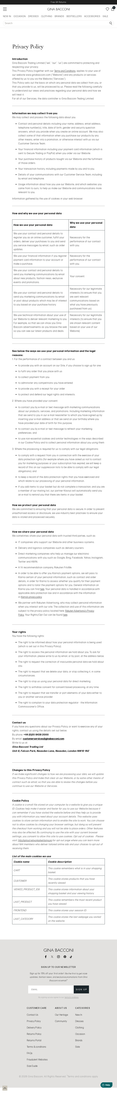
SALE (105, 16)
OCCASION (20, 16)
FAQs (29, 1053)
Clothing (79, 1027)
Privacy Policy (34, 1021)
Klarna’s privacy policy (31, 597)
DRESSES (33, 16)
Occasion (80, 1034)
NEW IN (7, 16)
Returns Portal (34, 1040)
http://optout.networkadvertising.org (35, 840)
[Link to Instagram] (58, 956)
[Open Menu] (5, 9)
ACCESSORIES (92, 16)
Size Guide (32, 1066)
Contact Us (32, 1014)
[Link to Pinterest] (65, 956)
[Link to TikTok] (71, 956)
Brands (79, 1040)
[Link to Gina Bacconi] (58, 9)
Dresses (79, 1021)
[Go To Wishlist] (107, 9)
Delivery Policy (34, 1027)
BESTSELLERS (74, 16)
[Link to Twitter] (52, 956)
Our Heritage (61, 1014)
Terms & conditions (36, 1046)
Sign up (81, 989)
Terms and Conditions (65, 70)
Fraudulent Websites (37, 1059)
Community (61, 1021)
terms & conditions (72, 997)
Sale (77, 1046)
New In (78, 1014)
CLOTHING (46, 16)
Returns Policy (34, 1034)
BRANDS (59, 16)
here (42, 589)
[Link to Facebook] (45, 956)
